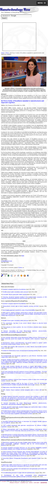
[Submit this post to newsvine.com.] (9, 276)
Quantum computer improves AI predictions (14, 289)
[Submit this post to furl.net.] (25, 276)
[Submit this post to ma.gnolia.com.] (22, 276)
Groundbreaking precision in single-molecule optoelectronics (19, 472)
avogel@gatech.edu (6, 261)
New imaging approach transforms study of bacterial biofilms (19, 310)
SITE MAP (36, 482)
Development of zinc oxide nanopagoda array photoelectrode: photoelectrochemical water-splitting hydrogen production (24, 476)
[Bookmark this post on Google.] (12, 276)
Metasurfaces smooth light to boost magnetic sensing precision (21, 306)
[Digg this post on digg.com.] (5, 276)
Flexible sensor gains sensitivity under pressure (15, 292)
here (23, 255)
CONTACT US (24, 482)
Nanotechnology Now (19, 11)
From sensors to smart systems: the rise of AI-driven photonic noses (22, 327)
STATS (30, 482)
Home (2, 53)
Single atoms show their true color (12, 387)
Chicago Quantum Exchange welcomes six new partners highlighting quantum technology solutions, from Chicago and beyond (24, 448)
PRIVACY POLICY (14, 482)
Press (7, 53)
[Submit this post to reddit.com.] (18, 276)
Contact (20, 267)
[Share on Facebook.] (28, 276)
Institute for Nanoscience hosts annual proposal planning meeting (20, 350)
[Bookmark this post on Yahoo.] (15, 276)
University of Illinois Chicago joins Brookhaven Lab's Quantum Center (22, 458)
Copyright (3, 481)
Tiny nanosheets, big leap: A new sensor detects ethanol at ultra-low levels (25, 323)
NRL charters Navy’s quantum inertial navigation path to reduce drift (22, 390)
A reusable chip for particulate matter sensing (14, 294)
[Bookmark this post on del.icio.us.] (2, 276)
